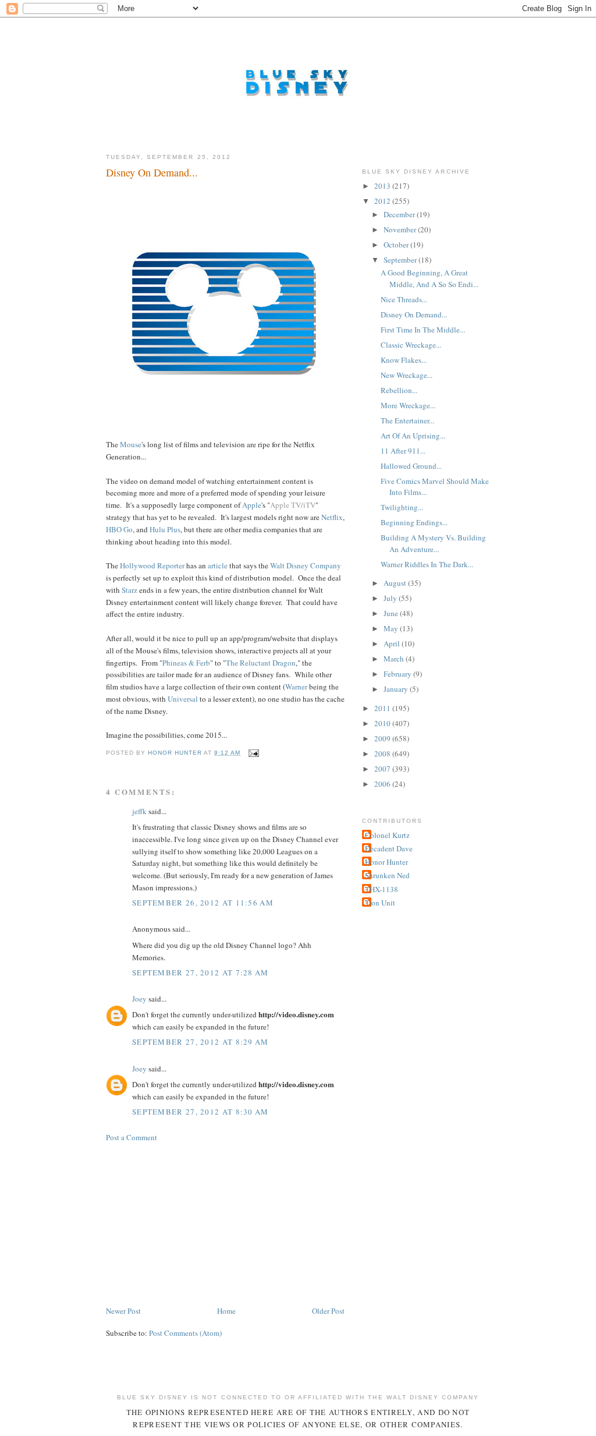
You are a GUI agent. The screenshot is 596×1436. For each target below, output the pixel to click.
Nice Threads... (404, 299)
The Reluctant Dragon (261, 662)
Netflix (332, 517)
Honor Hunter (386, 862)
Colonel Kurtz (387, 835)
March (395, 658)
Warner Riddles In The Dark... (427, 564)
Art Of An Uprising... (413, 435)
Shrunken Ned (387, 875)
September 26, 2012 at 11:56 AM (203, 902)
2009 (383, 738)
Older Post (328, 1311)
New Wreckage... (406, 375)
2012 (383, 201)
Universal (183, 699)
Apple (251, 505)
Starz (129, 590)
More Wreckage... (408, 405)
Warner (296, 686)
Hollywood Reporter (152, 565)
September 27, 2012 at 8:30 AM (200, 1111)
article (218, 565)
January (397, 689)
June (392, 613)
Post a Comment (131, 1137)
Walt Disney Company (305, 565)
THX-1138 (381, 889)
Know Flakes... (404, 360)
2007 (383, 768)
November (401, 229)
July (391, 598)
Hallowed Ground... (411, 466)
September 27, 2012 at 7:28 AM (200, 972)
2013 (383, 186)
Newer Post (123, 1311)
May (392, 628)
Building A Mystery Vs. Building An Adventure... (433, 543)
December (400, 214)
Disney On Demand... (414, 314)
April (393, 643)
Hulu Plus (165, 529)
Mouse (130, 444)
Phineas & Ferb (186, 662)
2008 (383, 753)
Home (226, 1311)
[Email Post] (253, 752)
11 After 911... (403, 450)
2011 (383, 708)
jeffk (139, 811)
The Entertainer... (407, 420)
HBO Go (119, 529)
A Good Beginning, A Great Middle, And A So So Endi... (429, 278)
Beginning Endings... (414, 522)
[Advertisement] (193, 1223)
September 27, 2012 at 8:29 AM (200, 1042)
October (397, 244)
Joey (139, 998)
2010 (383, 723)
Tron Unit (380, 902)
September (401, 259)
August (396, 583)
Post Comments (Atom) (185, 1333)
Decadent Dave (389, 848)
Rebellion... (399, 390)
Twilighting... (402, 507)
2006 (383, 784)
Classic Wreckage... (411, 344)
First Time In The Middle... (423, 329)
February (398, 674)
